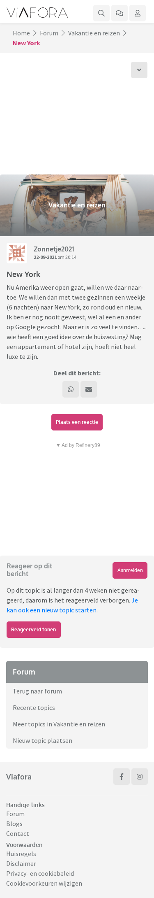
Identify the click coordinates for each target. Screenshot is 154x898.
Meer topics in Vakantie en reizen (59, 724)
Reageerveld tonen (33, 629)
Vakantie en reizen (94, 33)
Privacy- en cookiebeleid (40, 873)
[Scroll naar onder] (139, 70)
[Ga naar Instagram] (139, 776)
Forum (49, 33)
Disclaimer (21, 863)
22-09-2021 (45, 257)
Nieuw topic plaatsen (42, 740)
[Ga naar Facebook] (121, 776)
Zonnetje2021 (54, 249)
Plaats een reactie (77, 422)
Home (21, 33)
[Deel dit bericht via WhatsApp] (70, 389)
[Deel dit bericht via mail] (88, 389)
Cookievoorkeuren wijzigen (44, 883)
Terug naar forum (37, 691)
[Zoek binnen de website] (101, 13)
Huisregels (21, 853)
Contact (17, 833)
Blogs (14, 823)
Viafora (19, 776)
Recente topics (34, 707)
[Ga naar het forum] (119, 13)
